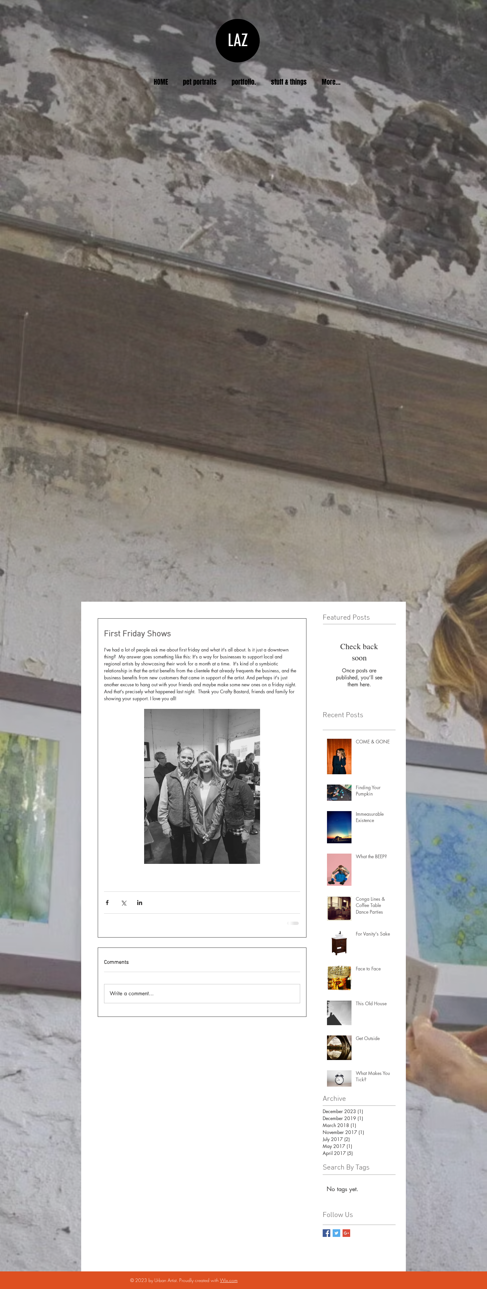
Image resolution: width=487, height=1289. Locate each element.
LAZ (238, 40)
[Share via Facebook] (107, 902)
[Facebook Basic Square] (326, 1233)
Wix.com (229, 1280)
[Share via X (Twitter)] (123, 902)
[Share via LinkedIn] (139, 902)
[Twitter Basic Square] (336, 1233)
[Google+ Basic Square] (346, 1233)
